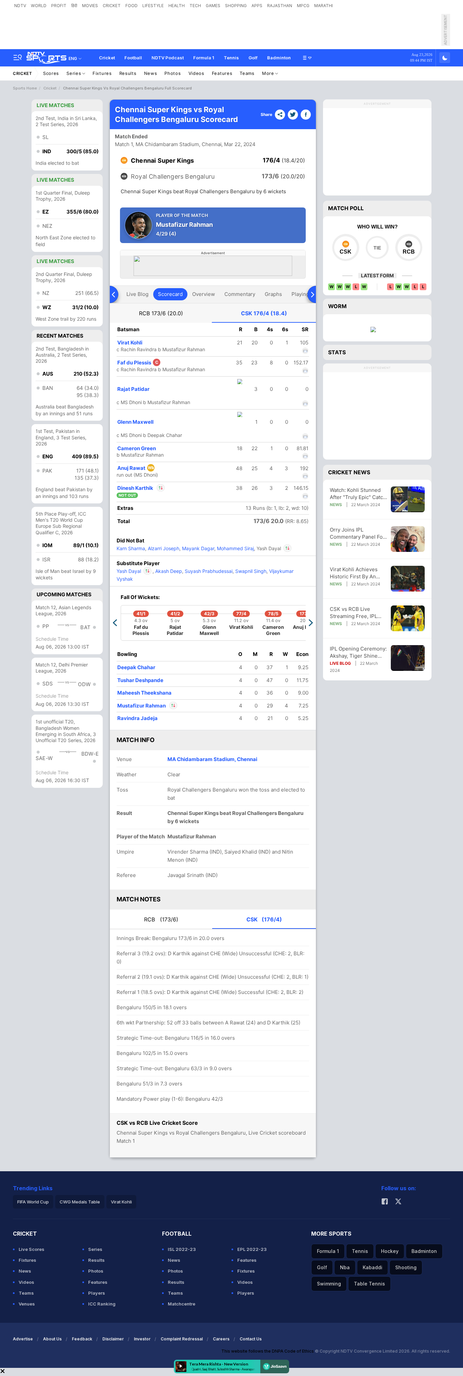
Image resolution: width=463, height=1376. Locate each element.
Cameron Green (136, 448)
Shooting (406, 1267)
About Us (52, 1338)
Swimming (329, 1284)
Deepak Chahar (136, 667)
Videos (196, 73)
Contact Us (251, 1338)
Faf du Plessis (137, 362)
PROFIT (58, 5)
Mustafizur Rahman (142, 705)
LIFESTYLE (153, 5)
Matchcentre (181, 1304)
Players (96, 1293)
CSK (264, 313)
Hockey (390, 1251)
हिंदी (74, 5)
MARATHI (323, 5)
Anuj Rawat (135, 468)
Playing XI (303, 294)
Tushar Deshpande (140, 680)
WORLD (38, 5)
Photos (172, 73)
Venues (27, 1304)
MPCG (303, 5)
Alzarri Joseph (162, 548)
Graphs (273, 294)
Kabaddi (372, 1267)
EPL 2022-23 (252, 1249)
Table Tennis (369, 1284)
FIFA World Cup (33, 1201)
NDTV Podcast (168, 57)
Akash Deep (168, 571)
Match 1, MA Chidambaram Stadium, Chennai (168, 144)
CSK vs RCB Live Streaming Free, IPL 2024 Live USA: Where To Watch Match (357, 613)
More (269, 73)
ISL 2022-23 (182, 1249)
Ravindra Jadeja (137, 718)
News (150, 73)
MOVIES (90, 5)
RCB (161, 313)
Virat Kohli (129, 342)
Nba (345, 1267)
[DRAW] (377, 247)
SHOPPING (236, 5)
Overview (203, 294)
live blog (137, 294)
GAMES (213, 5)
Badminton (279, 57)
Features (222, 73)
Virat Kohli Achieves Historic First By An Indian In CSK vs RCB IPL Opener (355, 573)
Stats (337, 352)
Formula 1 (203, 57)
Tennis (231, 57)
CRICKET (112, 5)
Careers (221, 1338)
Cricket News (349, 472)
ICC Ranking (102, 1304)
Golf (253, 57)
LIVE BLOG (340, 663)
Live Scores (31, 1249)
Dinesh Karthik (140, 488)
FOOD (131, 5)
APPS (256, 5)
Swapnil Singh (250, 571)
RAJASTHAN (279, 5)
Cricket (107, 57)
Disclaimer (113, 1338)
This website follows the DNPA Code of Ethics (268, 1351)
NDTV (20, 5)
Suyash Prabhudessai (208, 571)
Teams (247, 73)
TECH (195, 5)
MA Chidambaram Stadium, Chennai (212, 759)
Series (74, 73)
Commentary (239, 294)
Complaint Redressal (182, 1338)
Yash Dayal (135, 571)
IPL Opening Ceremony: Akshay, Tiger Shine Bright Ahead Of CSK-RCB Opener (358, 652)
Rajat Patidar (133, 389)
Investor (142, 1338)
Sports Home (25, 88)
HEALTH (176, 5)
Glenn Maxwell (135, 422)
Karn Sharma (131, 548)
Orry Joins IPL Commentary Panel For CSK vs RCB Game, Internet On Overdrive (357, 533)
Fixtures (102, 73)
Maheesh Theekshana (144, 693)
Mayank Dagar (197, 548)
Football (133, 57)
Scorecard (170, 294)
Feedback (82, 1338)
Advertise (23, 1338)
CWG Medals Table (80, 1201)
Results (128, 73)
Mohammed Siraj (235, 548)
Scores (51, 73)
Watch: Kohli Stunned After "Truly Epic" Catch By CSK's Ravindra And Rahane (358, 494)
